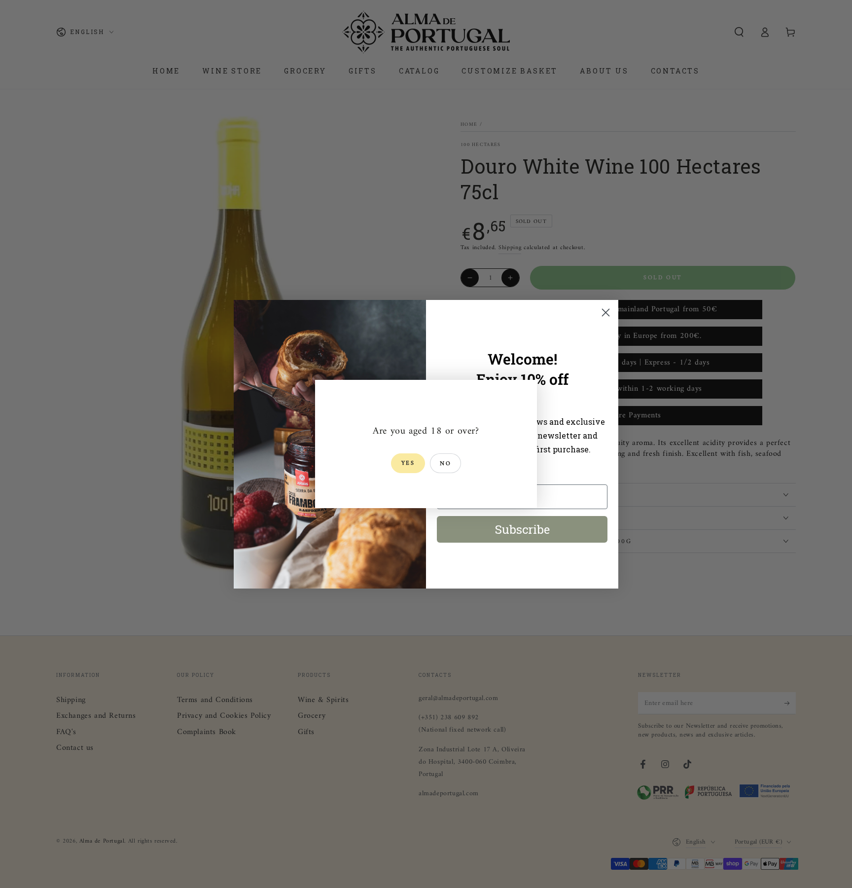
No (445, 464)
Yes (408, 463)
